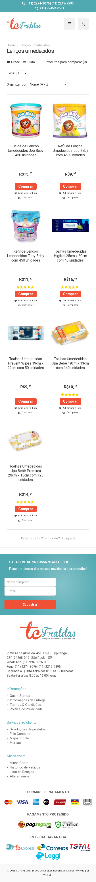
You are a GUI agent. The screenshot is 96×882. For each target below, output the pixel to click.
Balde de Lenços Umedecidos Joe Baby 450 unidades (26, 150)
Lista (31, 62)
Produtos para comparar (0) (66, 62)
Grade (15, 62)
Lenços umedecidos (35, 45)
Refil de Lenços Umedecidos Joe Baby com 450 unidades (70, 150)
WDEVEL (48, 875)
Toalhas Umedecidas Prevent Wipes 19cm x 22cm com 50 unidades (26, 363)
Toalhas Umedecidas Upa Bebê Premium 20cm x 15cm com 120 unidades (26, 473)
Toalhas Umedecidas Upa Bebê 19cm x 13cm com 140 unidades (70, 363)
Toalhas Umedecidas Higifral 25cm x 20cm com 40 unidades (70, 255)
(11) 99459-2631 (52, 8)
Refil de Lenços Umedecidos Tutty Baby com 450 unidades (25, 255)
